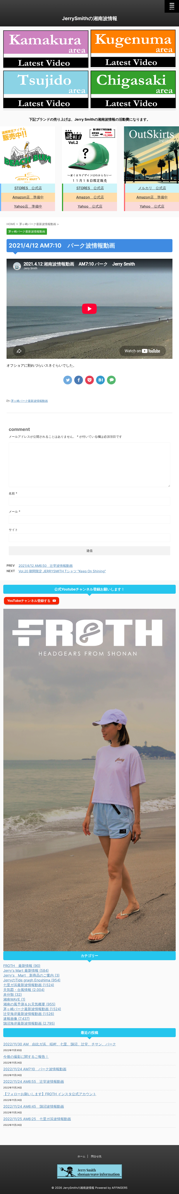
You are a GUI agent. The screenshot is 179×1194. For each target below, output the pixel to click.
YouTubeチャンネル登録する (28, 601)
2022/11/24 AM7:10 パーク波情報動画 (34, 1069)
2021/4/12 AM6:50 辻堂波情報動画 (46, 566)
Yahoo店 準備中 (28, 206)
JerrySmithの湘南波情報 (89, 18)
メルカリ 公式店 (152, 188)
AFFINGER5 (119, 1187)
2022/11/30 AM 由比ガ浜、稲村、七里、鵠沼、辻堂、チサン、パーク (59, 1044)
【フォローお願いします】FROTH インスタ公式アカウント (49, 1094)
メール (14, 511)
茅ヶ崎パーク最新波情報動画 (29, 401)
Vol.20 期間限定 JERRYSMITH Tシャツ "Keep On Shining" (62, 571)
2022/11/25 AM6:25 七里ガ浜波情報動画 (37, 1119)
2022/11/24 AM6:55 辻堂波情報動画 (33, 1081)
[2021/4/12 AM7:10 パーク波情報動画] (100, 380)
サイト (13, 529)
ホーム (81, 1156)
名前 (13, 493)
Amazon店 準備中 (28, 197)
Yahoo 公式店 (90, 206)
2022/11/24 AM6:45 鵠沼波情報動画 (33, 1106)
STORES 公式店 (28, 188)
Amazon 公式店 (90, 197)
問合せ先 (96, 1156)
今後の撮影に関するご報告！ (26, 1056)
